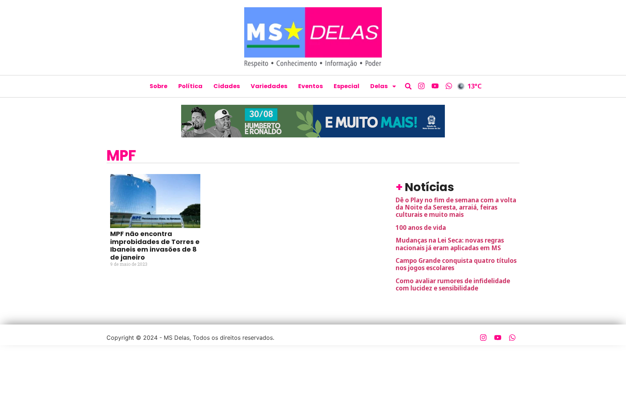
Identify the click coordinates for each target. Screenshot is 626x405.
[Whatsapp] (449, 86)
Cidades (226, 86)
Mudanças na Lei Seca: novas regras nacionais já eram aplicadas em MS (450, 244)
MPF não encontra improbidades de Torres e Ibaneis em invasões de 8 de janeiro (155, 245)
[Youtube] (435, 86)
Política (190, 86)
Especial (346, 86)
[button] (408, 86)
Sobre (158, 86)
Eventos (310, 86)
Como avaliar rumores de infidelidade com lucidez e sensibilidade (453, 284)
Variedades (269, 86)
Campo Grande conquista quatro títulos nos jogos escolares (456, 264)
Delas (379, 86)
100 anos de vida (421, 227)
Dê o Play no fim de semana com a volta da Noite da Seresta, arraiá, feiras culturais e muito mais (456, 207)
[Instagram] (421, 86)
